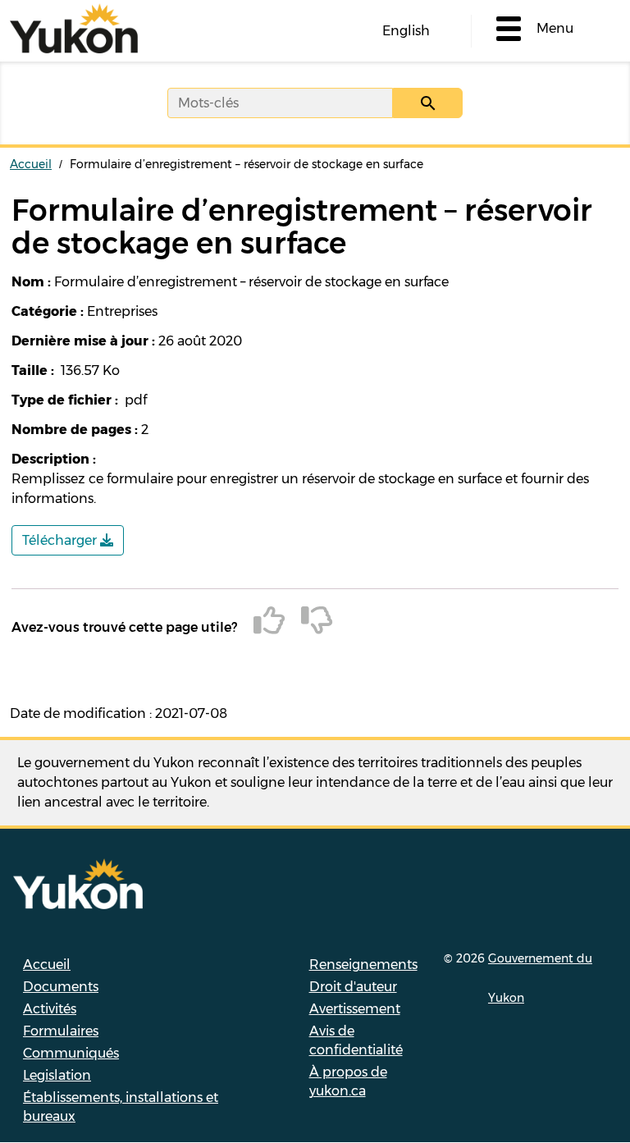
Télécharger (61, 540)
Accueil (31, 164)
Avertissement (354, 1009)
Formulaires (60, 1031)
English (406, 31)
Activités (49, 1009)
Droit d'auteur (353, 986)
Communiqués (71, 1053)
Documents (60, 986)
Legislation (57, 1075)
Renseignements (363, 964)
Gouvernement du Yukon (540, 978)
